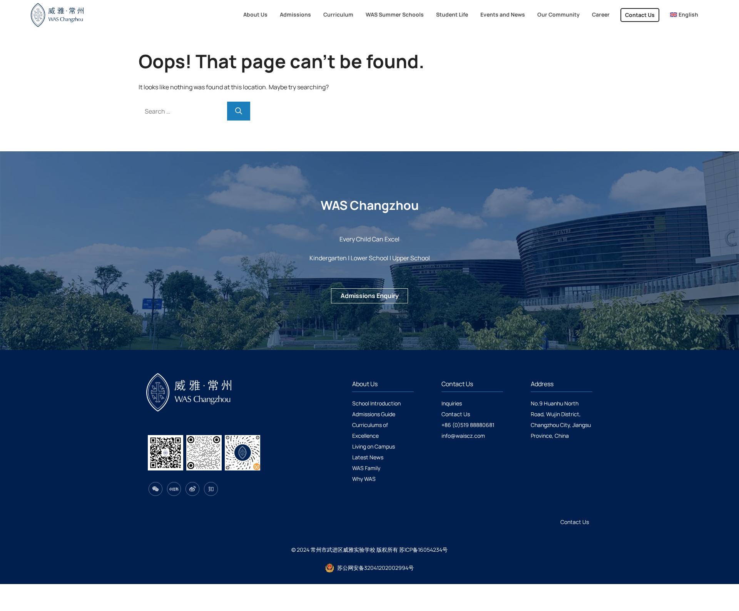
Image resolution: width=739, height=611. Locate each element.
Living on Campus (373, 446)
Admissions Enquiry (370, 295)
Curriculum (338, 14)
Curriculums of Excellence (370, 430)
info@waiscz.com (463, 435)
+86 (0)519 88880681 (467, 425)
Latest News (367, 457)
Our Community (558, 14)
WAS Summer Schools (395, 14)
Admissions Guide (373, 414)
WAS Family (366, 468)
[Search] (238, 111)
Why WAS (364, 478)
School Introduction (376, 403)
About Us (255, 14)
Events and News (502, 14)
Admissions (295, 14)
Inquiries (451, 403)
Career (601, 14)
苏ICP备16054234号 (423, 549)
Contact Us (640, 14)
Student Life (452, 14)
